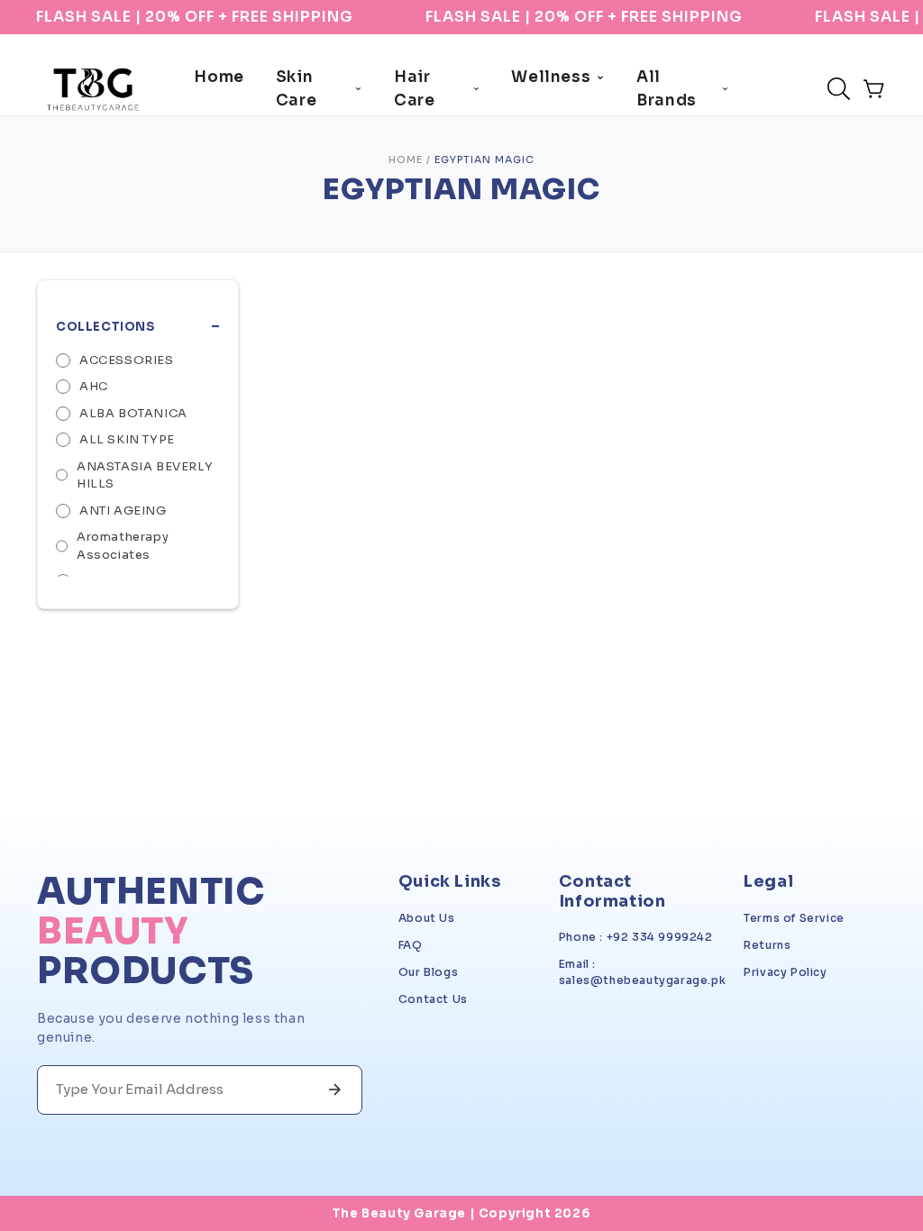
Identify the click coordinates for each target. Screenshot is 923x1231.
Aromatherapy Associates (123, 545)
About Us (426, 918)
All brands (666, 89)
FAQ (410, 945)
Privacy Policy (785, 972)
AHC (93, 386)
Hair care (414, 89)
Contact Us (433, 999)
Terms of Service (794, 918)
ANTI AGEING (123, 510)
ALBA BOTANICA (133, 413)
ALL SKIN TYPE (127, 439)
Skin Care (296, 89)
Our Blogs (428, 972)
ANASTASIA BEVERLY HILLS (145, 475)
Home (218, 77)
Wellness (550, 77)
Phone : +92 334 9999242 (636, 937)
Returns (767, 945)
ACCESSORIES (126, 360)
